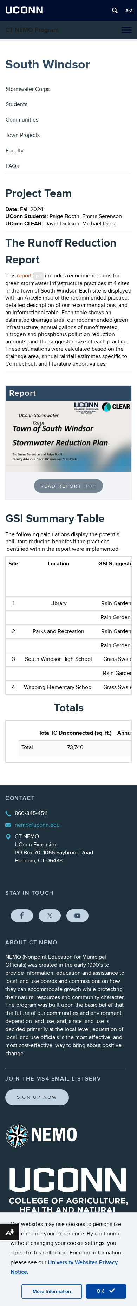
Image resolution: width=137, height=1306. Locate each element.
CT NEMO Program (32, 30)
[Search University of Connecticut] (114, 10)
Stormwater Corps (28, 89)
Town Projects (23, 135)
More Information (52, 1291)
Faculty (15, 150)
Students (16, 104)
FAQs (12, 166)
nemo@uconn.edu (37, 824)
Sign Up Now (37, 1097)
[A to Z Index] (129, 10)
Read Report (68, 486)
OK (102, 1291)
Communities (22, 119)
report (29, 275)
